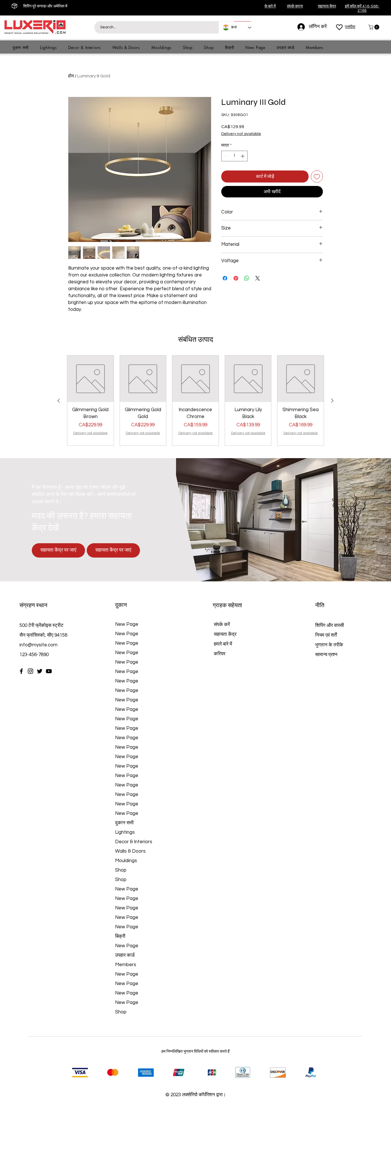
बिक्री (120, 974)
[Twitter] (39, 709)
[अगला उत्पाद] (332, 438)
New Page (126, 662)
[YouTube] (48, 709)
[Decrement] (225, 156)
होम (71, 76)
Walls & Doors (130, 889)
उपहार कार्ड (125, 993)
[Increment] (243, 156)
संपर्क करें (222, 662)
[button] (374, 27)
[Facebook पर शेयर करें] (225, 278)
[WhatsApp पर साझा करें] (246, 278)
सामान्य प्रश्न (326, 692)
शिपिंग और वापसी (329, 663)
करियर (219, 692)
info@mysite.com (38, 683)
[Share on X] (257, 278)
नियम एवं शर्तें (326, 673)
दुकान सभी (124, 861)
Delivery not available (241, 134)
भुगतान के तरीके (329, 683)
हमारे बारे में (223, 682)
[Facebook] (21, 709)
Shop (121, 908)
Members (125, 1002)
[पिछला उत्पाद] (58, 438)
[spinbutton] (234, 156)
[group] (195, 438)
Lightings (125, 870)
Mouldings (126, 898)
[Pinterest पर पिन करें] (235, 278)
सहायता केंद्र (225, 672)
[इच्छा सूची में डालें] (317, 176)
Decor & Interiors (133, 879)
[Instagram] (30, 709)
